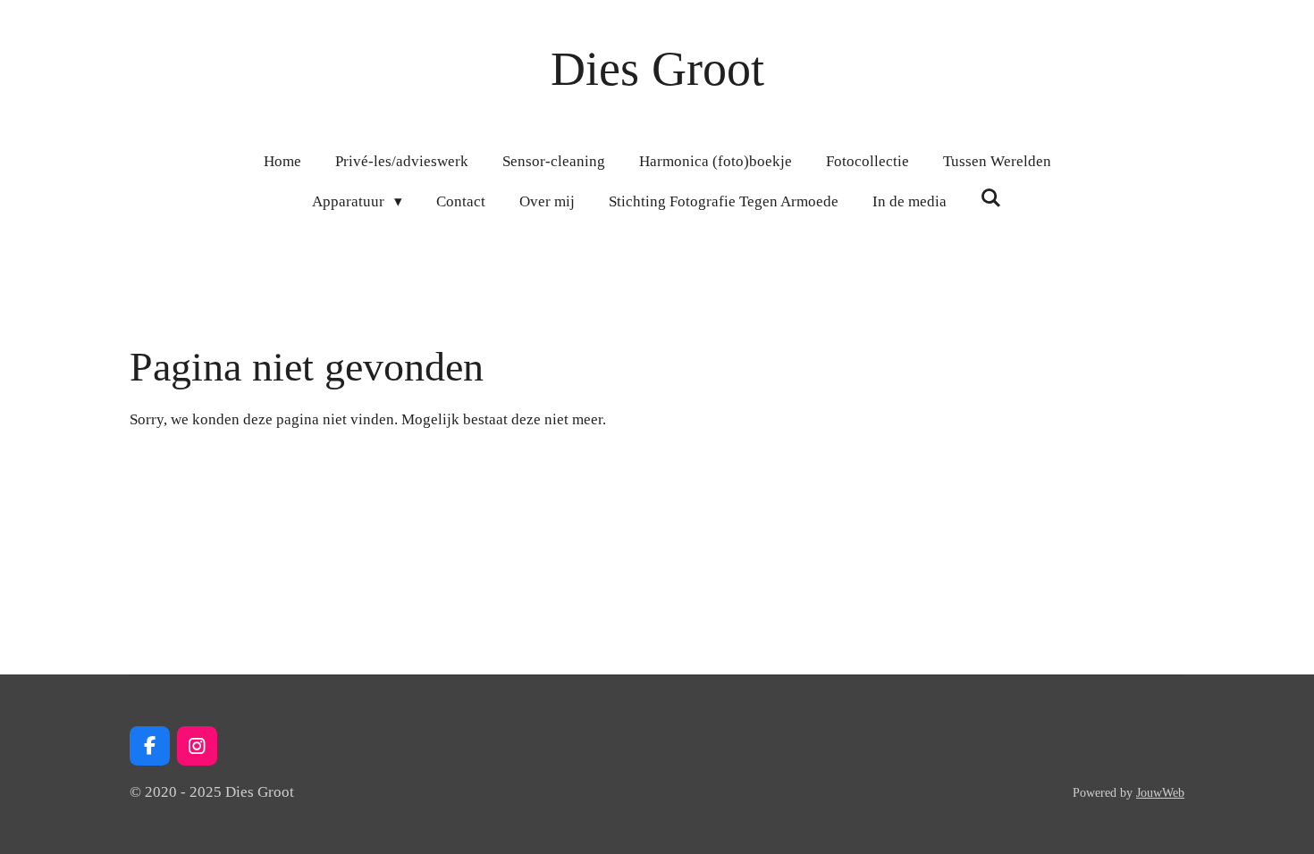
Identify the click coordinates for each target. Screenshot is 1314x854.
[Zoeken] (991, 199)
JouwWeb (1160, 792)
